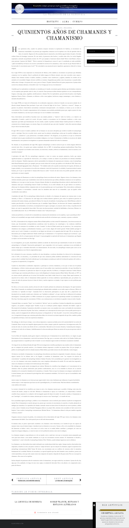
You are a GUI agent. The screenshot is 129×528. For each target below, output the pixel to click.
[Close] (94, 505)
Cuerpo (78, 22)
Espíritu (53, 22)
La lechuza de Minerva (28, 502)
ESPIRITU (58, 27)
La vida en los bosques (63, 480)
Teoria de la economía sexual (29, 480)
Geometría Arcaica (112, 513)
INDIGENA (68, 27)
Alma (65, 22)
